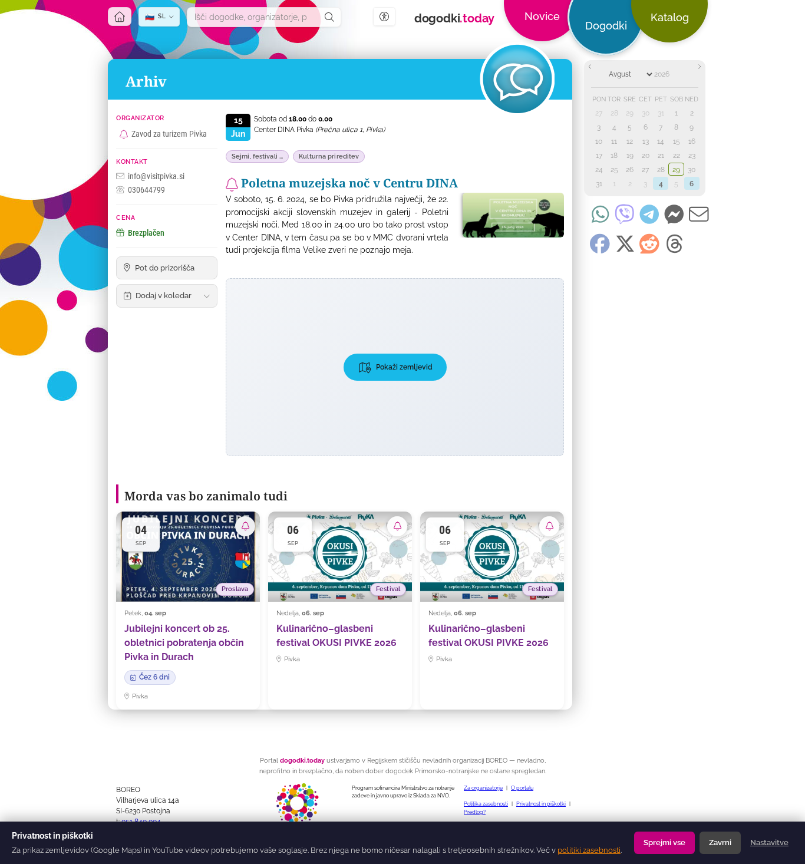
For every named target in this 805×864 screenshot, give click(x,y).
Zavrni (720, 842)
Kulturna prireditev (329, 156)
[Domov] (119, 16)
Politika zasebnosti (486, 804)
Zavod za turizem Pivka (169, 133)
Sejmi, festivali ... (257, 156)
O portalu (522, 788)
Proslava (235, 589)
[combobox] (252, 17)
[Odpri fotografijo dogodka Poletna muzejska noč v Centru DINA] (509, 215)
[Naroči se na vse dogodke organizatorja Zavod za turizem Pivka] (123, 134)
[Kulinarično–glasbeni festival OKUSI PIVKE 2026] (340, 611)
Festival (388, 589)
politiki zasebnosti (589, 850)
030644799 (146, 189)
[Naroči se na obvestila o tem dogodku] (232, 184)
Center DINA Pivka (319, 130)
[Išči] (329, 17)
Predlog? (475, 812)
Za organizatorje (483, 788)
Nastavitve (769, 842)
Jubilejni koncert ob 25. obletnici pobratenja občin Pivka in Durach (184, 642)
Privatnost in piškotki (541, 804)
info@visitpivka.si (156, 176)
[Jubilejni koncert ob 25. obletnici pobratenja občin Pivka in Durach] (188, 611)
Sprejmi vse (664, 842)
